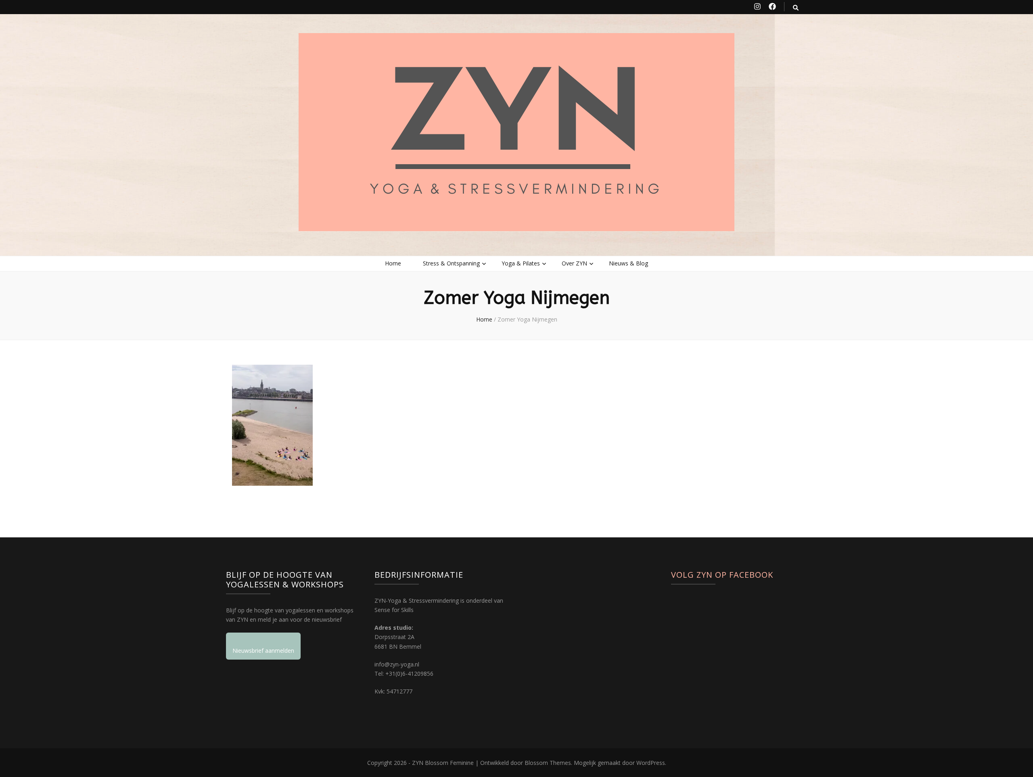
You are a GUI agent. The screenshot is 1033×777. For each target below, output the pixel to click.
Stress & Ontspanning (451, 263)
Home (393, 263)
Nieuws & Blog (628, 263)
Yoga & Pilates (521, 263)
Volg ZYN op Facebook (722, 574)
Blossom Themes (548, 763)
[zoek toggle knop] (796, 7)
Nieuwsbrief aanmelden (263, 650)
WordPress (650, 763)
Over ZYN (574, 263)
